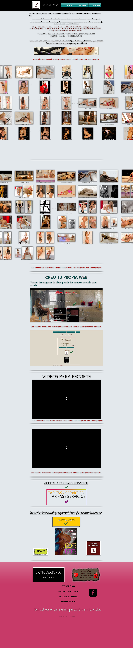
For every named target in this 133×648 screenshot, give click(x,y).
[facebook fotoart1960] (93, 593)
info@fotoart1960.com (68, 596)
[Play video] (66, 399)
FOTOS (53, 36)
